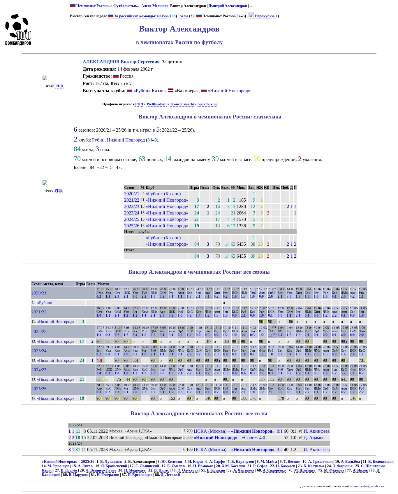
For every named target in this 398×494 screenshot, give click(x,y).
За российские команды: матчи (140, 16)
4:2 (352, 296)
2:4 (98, 373)
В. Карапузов (242, 462)
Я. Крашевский (114, 466)
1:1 (107, 296)
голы (183, 16)
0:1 (334, 296)
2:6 (352, 354)
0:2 (98, 296)
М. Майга (268, 462)
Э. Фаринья (343, 466)
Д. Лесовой (170, 475)
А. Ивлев (360, 470)
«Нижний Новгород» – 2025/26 (68, 462)
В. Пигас (161, 470)
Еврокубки (264, 16)
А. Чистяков (243, 470)
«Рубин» (44, 302)
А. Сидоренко (274, 470)
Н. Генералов (108, 475)
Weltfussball (157, 104)
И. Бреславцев (140, 475)
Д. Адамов (314, 437)
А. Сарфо (217, 462)
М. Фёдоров (334, 470)
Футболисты (124, 6)
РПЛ (59, 86)
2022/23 (131, 206)
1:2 (126, 315)
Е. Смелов (176, 466)
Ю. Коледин (171, 462)
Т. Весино (291, 462)
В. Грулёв (69, 470)
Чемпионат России (92, 6)
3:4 (135, 335)
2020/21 (131, 193)
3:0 (135, 296)
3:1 (171, 296)
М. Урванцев (58, 466)
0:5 (289, 392)
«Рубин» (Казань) (163, 193)
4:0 (343, 335)
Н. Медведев (135, 470)
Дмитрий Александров (228, 6)
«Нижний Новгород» (229, 90)
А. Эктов (85, 466)
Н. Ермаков (203, 466)
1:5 (225, 315)
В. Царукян (78, 475)
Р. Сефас (260, 466)
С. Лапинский (147, 466)
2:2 (144, 296)
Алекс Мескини (154, 6)
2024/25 (131, 219)
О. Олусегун (187, 470)
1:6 (343, 354)
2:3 (117, 296)
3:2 (243, 335)
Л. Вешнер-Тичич (101, 470)
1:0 (153, 296)
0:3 (107, 335)
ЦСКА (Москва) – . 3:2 (238, 449)
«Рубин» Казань (149, 90)
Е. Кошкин (216, 470)
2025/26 (131, 225)
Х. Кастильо (314, 466)
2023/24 (131, 212)
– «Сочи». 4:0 (229, 437)
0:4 (280, 335)
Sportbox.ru (207, 104)
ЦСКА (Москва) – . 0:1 (238, 431)
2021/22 (131, 200)
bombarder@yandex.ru (368, 486)
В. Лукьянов (111, 462)
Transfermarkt (182, 104)
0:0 (261, 296)
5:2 (343, 373)
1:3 (189, 296)
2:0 (270, 296)
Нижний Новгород (126, 139)
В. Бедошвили (380, 462)
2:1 (126, 296)
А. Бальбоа (350, 462)
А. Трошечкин (320, 462)
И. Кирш (195, 462)
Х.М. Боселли (233, 466)
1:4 (198, 315)
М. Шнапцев (305, 470)
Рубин (98, 139)
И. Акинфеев (317, 431)
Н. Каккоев (285, 466)
